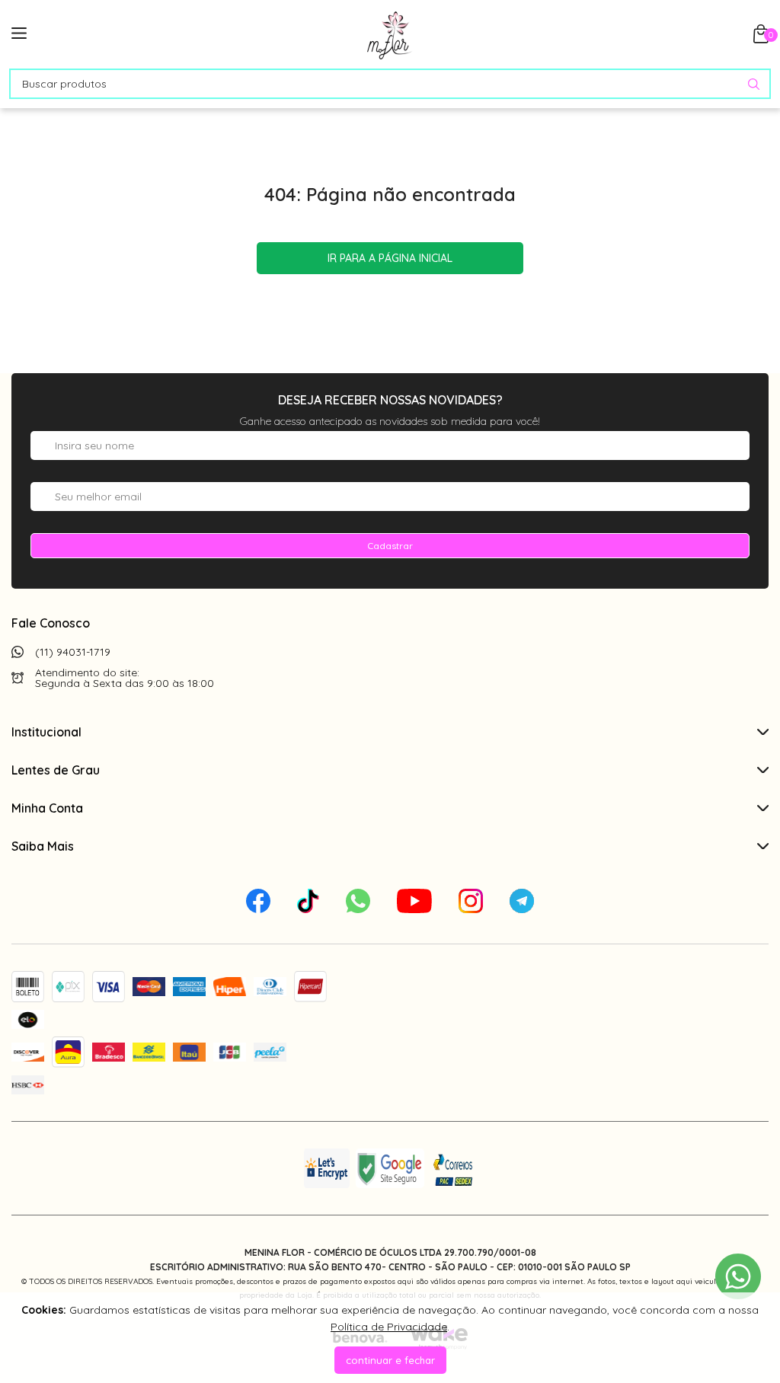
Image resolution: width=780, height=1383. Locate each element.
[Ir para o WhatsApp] (738, 1276)
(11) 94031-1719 (72, 652)
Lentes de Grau (55, 770)
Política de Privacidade (389, 1326)
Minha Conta (47, 808)
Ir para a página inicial (390, 258)
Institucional (46, 731)
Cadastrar (390, 545)
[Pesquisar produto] (753, 84)
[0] (761, 38)
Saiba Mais (42, 846)
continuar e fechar (390, 1360)
